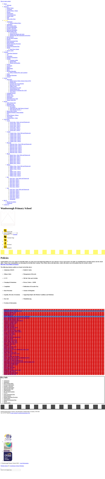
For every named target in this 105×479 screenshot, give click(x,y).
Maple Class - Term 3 (15, 159)
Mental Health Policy (9, 348)
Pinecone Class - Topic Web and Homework (20, 144)
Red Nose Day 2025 (15, 85)
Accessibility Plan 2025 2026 (11, 309)
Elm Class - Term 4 (14, 184)
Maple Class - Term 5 (15, 162)
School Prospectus (11, 15)
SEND (8, 48)
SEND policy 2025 (8, 366)
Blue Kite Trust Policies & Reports (10, 264)
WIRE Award (13, 86)
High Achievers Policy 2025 (10, 342)
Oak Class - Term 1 (14, 190)
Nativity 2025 (10, 96)
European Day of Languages (17, 83)
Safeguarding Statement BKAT (11, 363)
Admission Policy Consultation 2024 (13, 311)
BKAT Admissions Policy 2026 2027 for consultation (17, 316)
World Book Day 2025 (15, 87)
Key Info (6, 20)
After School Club (11, 102)
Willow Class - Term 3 (15, 171)
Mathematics (10, 68)
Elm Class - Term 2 (14, 181)
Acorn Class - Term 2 (15, 124)
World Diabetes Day (15, 89)
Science (9, 76)
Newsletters (13, 107)
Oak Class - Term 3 (14, 193)
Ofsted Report (10, 37)
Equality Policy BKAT (9, 333)
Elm (8, 177)
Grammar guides (14, 60)
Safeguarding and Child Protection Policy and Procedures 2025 (19, 362)
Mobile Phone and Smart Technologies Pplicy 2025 (16, 349)
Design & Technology (12, 57)
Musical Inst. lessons (12, 111)
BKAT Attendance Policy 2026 (11, 319)
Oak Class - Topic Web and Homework (19, 189)
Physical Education (11, 71)
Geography (9, 65)
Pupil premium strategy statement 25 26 (13, 360)
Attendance (9, 24)
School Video (10, 16)
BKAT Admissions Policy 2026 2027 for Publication (16, 318)
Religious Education (12, 75)
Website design (4, 465)
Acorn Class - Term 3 (15, 126)
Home (5, 4)
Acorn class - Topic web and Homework (20, 122)
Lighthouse (9, 203)
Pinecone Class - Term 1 (16, 145)
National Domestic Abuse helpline (15, 112)
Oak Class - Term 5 (14, 196)
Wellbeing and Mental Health (11, 373)
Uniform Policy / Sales (12, 118)
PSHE (8, 74)
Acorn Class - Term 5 (15, 129)
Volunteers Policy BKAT (10, 371)
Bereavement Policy (8, 315)
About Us (6, 6)
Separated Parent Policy (9, 367)
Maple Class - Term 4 (15, 160)
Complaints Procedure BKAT (11, 327)
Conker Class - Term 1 (15, 134)
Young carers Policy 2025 (10, 374)
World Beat (9, 97)
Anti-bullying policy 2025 (10, 312)
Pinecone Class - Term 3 (16, 148)
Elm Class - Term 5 (14, 185)
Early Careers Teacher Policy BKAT (12, 331)
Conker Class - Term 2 (15, 135)
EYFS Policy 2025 (8, 335)
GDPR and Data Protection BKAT (12, 337)
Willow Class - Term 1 (15, 167)
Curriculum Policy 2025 (9, 329)
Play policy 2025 (8, 355)
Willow (8, 164)
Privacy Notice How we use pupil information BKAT (17, 357)
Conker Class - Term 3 (15, 137)
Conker (8, 131)
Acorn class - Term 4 (15, 127)
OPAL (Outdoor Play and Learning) (18, 72)
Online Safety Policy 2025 (10, 352)
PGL (11, 170)
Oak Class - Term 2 (14, 192)
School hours (10, 13)
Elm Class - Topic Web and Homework (19, 178)
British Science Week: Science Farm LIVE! (20, 81)
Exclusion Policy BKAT (10, 334)
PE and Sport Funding (12, 38)
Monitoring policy (8, 351)
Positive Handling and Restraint (11, 356)
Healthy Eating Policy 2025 (10, 341)
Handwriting (13, 61)
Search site (3, 470)
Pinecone (9, 142)
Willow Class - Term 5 (15, 174)
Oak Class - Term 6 (14, 197)
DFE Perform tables (11, 26)
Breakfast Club (10, 104)
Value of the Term (11, 19)
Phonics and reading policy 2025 (12, 353)
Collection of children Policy (11, 322)
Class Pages (6, 119)
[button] (5, 230)
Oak (8, 188)
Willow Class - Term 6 (15, 175)
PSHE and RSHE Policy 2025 (11, 359)
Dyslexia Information (12, 27)
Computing (9, 56)
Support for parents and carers (17, 34)
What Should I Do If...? (15, 109)
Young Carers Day (11, 100)
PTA (8, 113)
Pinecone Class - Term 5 (16, 151)
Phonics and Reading (15, 63)
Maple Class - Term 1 (15, 156)
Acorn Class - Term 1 (15, 123)
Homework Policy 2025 (9, 344)
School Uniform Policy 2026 (11, 364)
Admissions (9, 21)
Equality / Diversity (11, 28)
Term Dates (9, 116)
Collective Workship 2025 (10, 323)
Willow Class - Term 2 (15, 168)
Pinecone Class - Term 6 (16, 152)
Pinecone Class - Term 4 (16, 149)
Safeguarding (10, 45)
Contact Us (6, 204)
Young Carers (10, 50)
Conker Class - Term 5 (15, 140)
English (8, 59)
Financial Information (12, 30)
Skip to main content (6, 1)
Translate (15, 234)
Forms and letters (11, 105)
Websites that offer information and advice (20, 35)
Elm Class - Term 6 (14, 186)
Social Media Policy (8, 368)
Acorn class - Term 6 (15, 130)
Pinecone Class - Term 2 (16, 146)
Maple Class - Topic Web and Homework (20, 155)
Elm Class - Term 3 (14, 182)
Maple (8, 153)
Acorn (8, 120)
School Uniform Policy (15, 23)
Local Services (13, 32)
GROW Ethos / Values (12, 10)
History (8, 67)
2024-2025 (9, 79)
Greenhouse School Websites (17, 465)
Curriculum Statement (12, 53)
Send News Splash (14, 49)
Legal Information (24, 463)
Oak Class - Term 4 (14, 195)
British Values (10, 8)
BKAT (5, 200)
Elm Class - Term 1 (14, 179)
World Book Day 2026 (12, 98)
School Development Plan (13, 46)
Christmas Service (11, 93)
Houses (8, 12)
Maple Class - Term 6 (15, 163)
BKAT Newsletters (11, 201)
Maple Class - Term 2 (15, 157)
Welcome (9, 5)
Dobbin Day (13, 82)
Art (7, 54)
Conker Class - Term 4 (15, 138)
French (8, 64)
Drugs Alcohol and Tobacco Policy (12, 330)
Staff (8, 17)
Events (5, 78)
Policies (9, 39)
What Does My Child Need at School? (19, 108)
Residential (12, 199)
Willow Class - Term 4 (15, 173)
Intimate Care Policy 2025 (10, 346)
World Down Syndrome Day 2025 (18, 90)
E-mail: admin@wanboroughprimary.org (20, 413)
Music (8, 70)
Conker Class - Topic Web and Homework (20, 133)
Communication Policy (9, 324)
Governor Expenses (8, 338)
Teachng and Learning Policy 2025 (12, 370)
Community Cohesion (9, 326)
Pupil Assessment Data (12, 41)
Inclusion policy (7, 345)
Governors (9, 9)
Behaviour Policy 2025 (9, 313)
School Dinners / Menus (13, 115)
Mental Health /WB (11, 31)
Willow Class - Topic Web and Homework (20, 166)
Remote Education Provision (14, 43)
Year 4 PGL (13, 92)
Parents (5, 101)
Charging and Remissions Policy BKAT (13, 320)
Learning (6, 52)
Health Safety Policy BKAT (10, 340)
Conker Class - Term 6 (15, 141)
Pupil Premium (10, 42)
